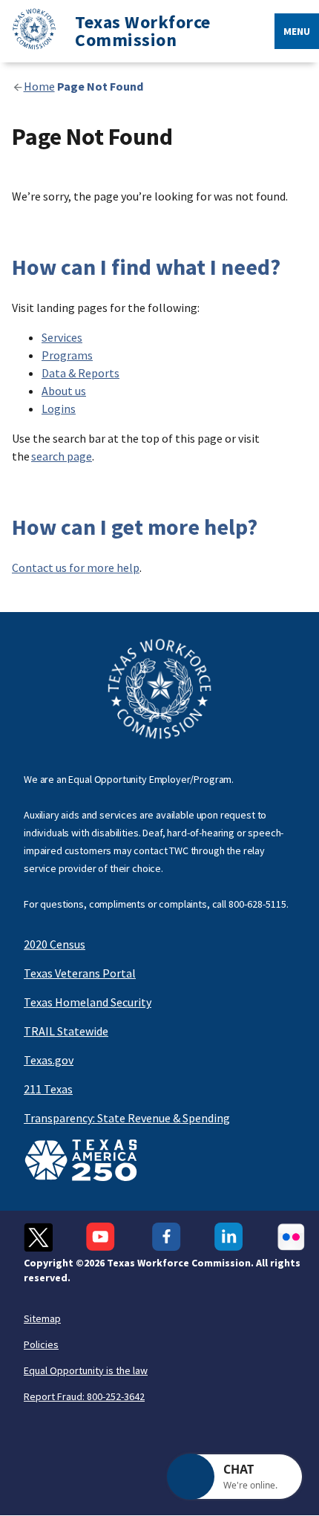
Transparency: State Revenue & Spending (127, 1117)
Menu (296, 31)
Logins (59, 408)
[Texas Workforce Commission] (28, 31)
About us (64, 390)
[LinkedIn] (228, 1237)
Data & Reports (80, 372)
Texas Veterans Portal (80, 973)
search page (61, 456)
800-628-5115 (257, 904)
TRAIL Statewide (66, 1031)
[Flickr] (291, 1237)
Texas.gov (48, 1060)
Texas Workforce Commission (143, 31)
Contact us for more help (75, 567)
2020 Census (54, 944)
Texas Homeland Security (87, 1002)
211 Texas (48, 1088)
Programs (67, 355)
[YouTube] (102, 1237)
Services (62, 337)
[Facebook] (166, 1237)
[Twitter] (38, 1237)
